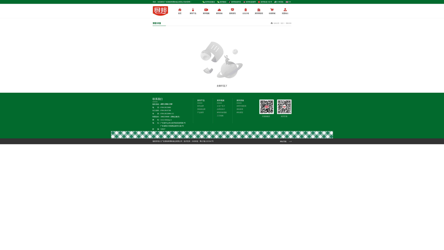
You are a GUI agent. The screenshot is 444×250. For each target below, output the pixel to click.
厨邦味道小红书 (266, 2)
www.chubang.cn (166, 120)
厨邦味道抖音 (236, 2)
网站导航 (283, 141)
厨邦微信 (223, 2)
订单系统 (280, 2)
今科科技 (195, 141)
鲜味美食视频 (222, 112)
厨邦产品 (193, 13)
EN (290, 2)
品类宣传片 (221, 109)
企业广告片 (221, 106)
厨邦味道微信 (210, 2)
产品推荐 (200, 112)
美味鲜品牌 (201, 109)
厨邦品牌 (200, 106)
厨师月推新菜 (241, 106)
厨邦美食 (240, 100)
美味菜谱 (240, 109)
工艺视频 (220, 116)
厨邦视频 (220, 100)
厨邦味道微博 (251, 2)
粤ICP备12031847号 (207, 141)
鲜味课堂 (240, 112)
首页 (282, 23)
